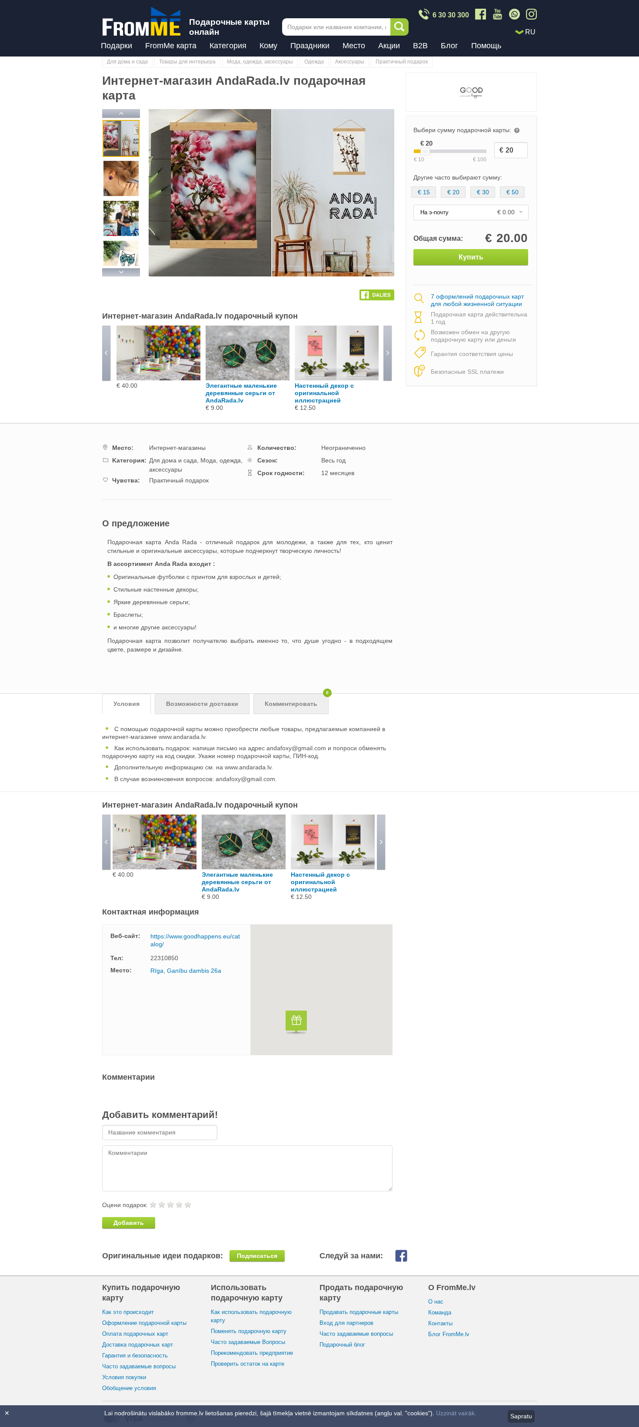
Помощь (486, 45)
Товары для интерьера (187, 62)
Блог (449, 45)
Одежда (314, 62)
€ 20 (453, 192)
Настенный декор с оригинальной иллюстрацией (324, 393)
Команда (439, 1312)
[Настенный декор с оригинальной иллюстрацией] (337, 378)
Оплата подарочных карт (135, 1334)
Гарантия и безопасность (135, 1355)
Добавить (128, 1222)
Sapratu (521, 1416)
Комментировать (297, 700)
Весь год (333, 460)
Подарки (116, 45)
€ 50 (512, 192)
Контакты (440, 1323)
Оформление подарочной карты (144, 1323)
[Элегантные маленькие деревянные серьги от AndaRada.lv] (248, 378)
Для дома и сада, (174, 460)
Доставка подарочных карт (137, 1344)
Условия (126, 703)
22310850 (164, 958)
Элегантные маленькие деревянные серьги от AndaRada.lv (241, 393)
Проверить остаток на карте (247, 1363)
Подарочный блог (342, 1344)
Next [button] (121, 271)
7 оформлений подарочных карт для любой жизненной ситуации (477, 300)
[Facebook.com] (376, 292)
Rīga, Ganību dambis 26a (185, 970)
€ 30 (483, 192)
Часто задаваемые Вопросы (248, 1342)
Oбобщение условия (129, 1388)
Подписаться (257, 1255)
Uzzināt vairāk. (456, 1413)
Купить (471, 257)
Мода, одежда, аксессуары (260, 62)
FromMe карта (170, 45)
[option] (121, 140)
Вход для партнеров (346, 1323)
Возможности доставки (202, 703)
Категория (228, 45)
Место (354, 45)
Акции (389, 45)
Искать (399, 27)
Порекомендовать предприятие (252, 1353)
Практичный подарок (402, 62)
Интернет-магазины (177, 447)
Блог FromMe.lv (448, 1334)
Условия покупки (124, 1377)
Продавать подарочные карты (359, 1312)
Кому (268, 45)
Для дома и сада (127, 62)
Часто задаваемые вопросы (139, 1366)
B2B (420, 45)
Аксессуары (349, 62)
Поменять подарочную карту (248, 1331)
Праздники (309, 45)
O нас (435, 1301)
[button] (296, 1023)
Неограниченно (343, 447)
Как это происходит (128, 1312)
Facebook (408, 1255)
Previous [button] (121, 114)
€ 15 (424, 192)
